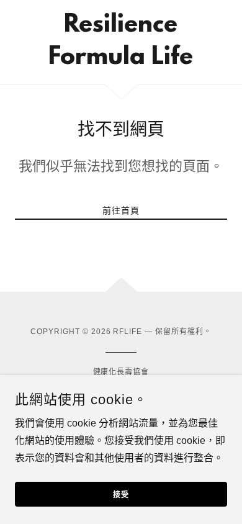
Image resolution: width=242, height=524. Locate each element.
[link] (121, 42)
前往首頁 (121, 210)
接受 (121, 495)
